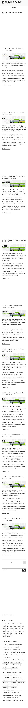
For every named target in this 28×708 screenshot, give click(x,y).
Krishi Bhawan (6, 670)
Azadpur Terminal (7, 649)
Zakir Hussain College (18, 700)
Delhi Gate (12, 652)
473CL (4, 623)
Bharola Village (16, 649)
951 (7, 628)
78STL (20, 633)
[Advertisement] (14, 30)
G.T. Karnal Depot (7, 657)
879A (11, 628)
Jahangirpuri (21, 659)
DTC (22, 62)
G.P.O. (22, 654)
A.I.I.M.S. (5, 644)
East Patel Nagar (15, 654)
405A (16, 631)
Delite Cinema (6, 654)
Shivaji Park (18, 690)
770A (4, 633)
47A (12, 631)
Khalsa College (13, 667)
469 (23, 628)
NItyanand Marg (6, 680)
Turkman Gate (17, 695)
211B (9, 623)
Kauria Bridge (6, 664)
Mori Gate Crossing (13, 675)
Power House (21, 682)
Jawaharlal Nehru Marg (15, 662)
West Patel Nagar (7, 700)
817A (8, 631)
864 (24, 631)
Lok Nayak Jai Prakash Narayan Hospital (12, 672)
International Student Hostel (10, 659)
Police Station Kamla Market (9, 682)
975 (8, 626)
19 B (4, 628)
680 (4, 631)
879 (4, 636)
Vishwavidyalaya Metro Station (10, 697)
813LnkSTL (9, 636)
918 (23, 626)
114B (15, 626)
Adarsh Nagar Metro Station (15, 644)
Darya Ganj (5, 652)
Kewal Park (5, 667)
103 (21, 623)
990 (12, 633)
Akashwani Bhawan (7, 647)
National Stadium (7, 677)
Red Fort (5, 687)
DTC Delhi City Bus (12, 2)
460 (13, 623)
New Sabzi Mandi (17, 677)
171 (20, 631)
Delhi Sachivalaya (21, 652)
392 (4, 626)
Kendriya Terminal (15, 664)
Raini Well (17, 685)
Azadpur (16, 647)
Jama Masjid (6, 662)
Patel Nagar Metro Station (18, 680)
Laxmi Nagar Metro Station (17, 670)
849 (8, 633)
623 (19, 628)
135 (19, 626)
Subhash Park (6, 692)
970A (17, 623)
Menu (14, 7)
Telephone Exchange (8, 695)
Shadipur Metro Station (8, 690)
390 (11, 626)
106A (16, 633)
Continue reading (6, 85)
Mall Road (5, 675)
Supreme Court (15, 692)
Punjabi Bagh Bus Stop (8, 685)
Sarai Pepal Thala (13, 687)
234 (16, 628)
